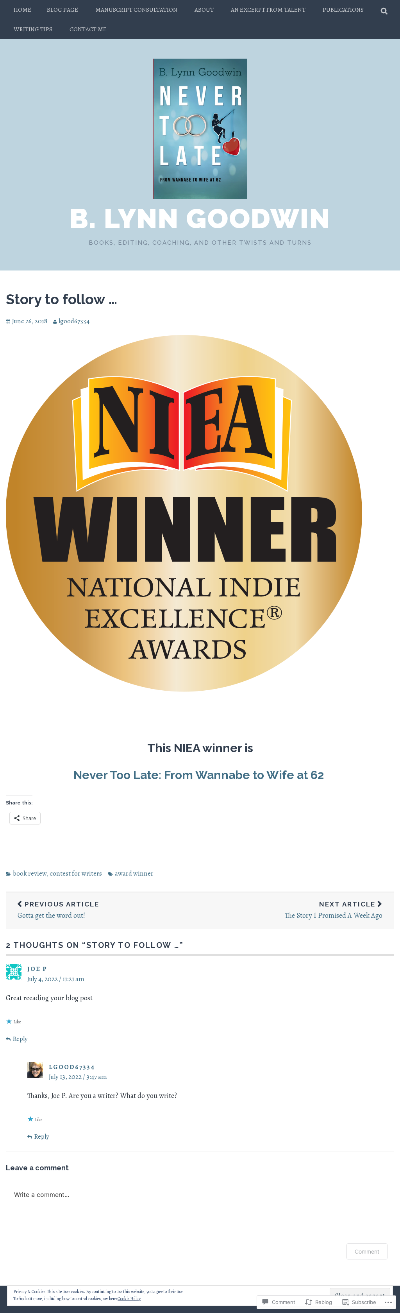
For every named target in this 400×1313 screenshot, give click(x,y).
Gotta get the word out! (58, 910)
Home (22, 9)
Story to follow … (61, 299)
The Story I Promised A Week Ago (333, 910)
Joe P (37, 968)
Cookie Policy (129, 1298)
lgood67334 (74, 321)
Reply (20, 1038)
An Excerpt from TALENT (268, 9)
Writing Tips (33, 29)
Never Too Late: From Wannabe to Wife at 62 (200, 775)
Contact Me (88, 29)
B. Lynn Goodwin (200, 218)
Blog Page (62, 9)
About (204, 9)
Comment (367, 1251)
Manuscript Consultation (136, 9)
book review (29, 873)
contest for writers (76, 873)
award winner (134, 873)
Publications (343, 9)
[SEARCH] (384, 10)
